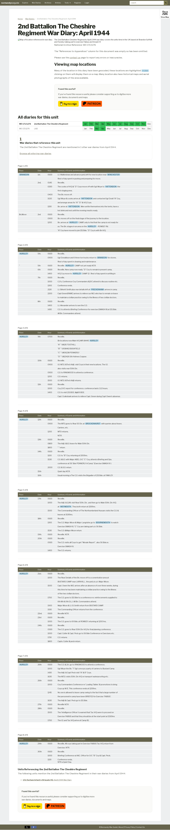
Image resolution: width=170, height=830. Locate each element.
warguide (10, 2)
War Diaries (36, 3)
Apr (102, 124)
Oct (137, 124)
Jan (85, 124)
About (121, 827)
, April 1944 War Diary (47, 780)
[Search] (166, 3)
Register (77, 3)
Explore (25, 3)
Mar (97, 124)
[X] (27, 827)
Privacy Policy (129, 827)
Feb (91, 124)
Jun (114, 124)
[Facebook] (33, 827)
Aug (126, 124)
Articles (58, 3)
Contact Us (140, 827)
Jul (120, 124)
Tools (68, 3)
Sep (131, 124)
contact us (75, 57)
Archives (48, 3)
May (108, 124)
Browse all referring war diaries (35, 153)
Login (87, 3)
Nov (143, 124)
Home (20, 19)
